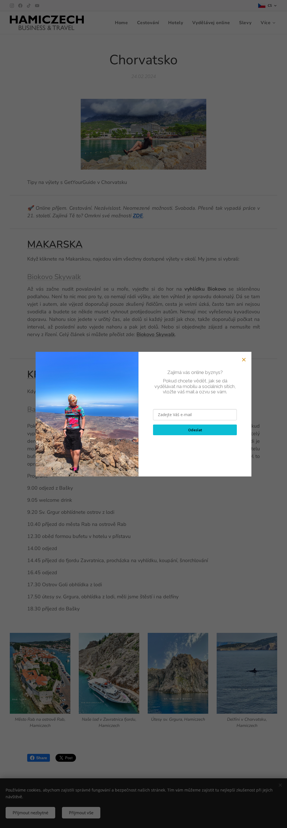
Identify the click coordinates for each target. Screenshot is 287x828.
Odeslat (195, 429)
